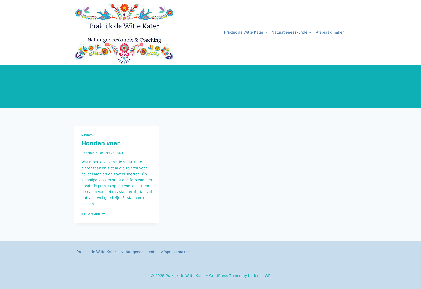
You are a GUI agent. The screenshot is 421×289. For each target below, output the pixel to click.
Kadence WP (259, 275)
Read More (93, 213)
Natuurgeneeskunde (139, 252)
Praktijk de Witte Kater (96, 252)
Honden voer (100, 143)
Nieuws (87, 135)
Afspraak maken (330, 32)
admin (90, 153)
